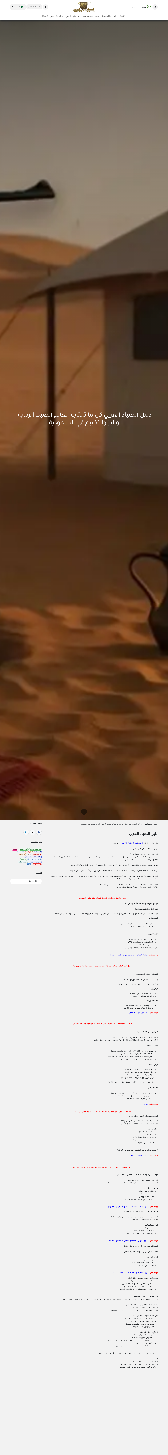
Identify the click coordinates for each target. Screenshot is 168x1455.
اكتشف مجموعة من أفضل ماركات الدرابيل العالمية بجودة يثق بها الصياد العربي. (102, 1071)
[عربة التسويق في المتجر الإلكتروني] (45, 7)
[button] (155, 7)
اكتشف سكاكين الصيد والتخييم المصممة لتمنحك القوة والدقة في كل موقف (102, 1159)
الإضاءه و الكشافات (115, 1288)
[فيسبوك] (39, 832)
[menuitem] (122, 16)
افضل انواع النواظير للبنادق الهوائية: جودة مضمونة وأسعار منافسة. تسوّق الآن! (102, 1014)
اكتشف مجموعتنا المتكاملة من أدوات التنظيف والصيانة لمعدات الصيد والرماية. (102, 1215)
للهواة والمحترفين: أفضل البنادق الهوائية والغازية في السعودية (102, 946)
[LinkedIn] (26, 832)
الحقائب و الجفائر (130, 1288)
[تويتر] (32, 832)
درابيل (145, 1152)
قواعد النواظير (134, 1060)
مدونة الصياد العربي (150, 824)
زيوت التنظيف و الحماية (139, 1320)
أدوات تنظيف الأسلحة (121, 1320)
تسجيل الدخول (34, 7)
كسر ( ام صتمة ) (115, 1003)
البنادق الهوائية (142, 1003)
